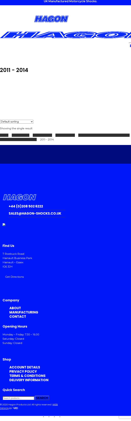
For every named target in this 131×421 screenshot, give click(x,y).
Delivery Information (28, 380)
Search (42, 398)
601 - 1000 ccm (42, 135)
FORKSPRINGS (65, 135)
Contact (17, 316)
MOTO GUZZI (20, 135)
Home (4, 135)
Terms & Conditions (27, 376)
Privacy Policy (23, 371)
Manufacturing (23, 312)
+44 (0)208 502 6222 (26, 206)
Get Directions (14, 276)
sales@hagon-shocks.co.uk (35, 213)
